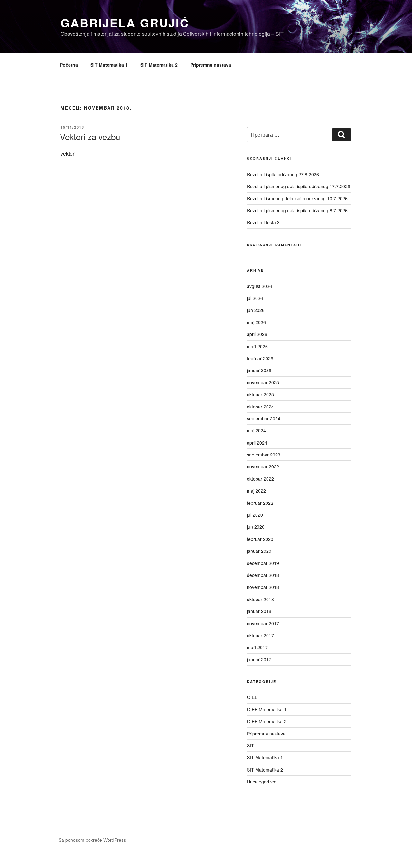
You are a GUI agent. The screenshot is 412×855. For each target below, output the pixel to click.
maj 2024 (256, 430)
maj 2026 (256, 322)
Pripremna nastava (210, 65)
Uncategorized (261, 781)
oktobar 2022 (260, 479)
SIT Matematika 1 (109, 65)
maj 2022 (256, 490)
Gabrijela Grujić (125, 22)
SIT (250, 745)
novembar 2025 (263, 382)
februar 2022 (260, 503)
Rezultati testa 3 (263, 222)
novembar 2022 (263, 466)
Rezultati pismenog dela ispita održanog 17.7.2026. (299, 186)
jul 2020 (255, 515)
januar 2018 (259, 611)
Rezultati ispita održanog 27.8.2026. (283, 174)
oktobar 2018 (260, 599)
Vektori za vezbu (90, 136)
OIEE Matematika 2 (266, 721)
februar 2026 (260, 358)
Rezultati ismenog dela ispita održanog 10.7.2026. (298, 198)
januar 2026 (259, 370)
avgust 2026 (259, 286)
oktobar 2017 (260, 635)
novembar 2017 (263, 623)
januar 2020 (259, 551)
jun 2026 (256, 310)
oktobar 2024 (260, 406)
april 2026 (257, 334)
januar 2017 (259, 659)
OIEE (252, 697)
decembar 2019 (263, 563)
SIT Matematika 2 (159, 65)
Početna (69, 65)
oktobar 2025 (260, 394)
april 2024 (257, 442)
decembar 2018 (263, 575)
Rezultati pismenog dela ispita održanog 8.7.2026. (298, 210)
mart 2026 (257, 346)
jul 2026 (255, 298)
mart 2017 (257, 647)
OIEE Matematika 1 (266, 709)
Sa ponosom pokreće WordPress (92, 840)
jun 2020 (256, 527)
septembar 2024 (263, 418)
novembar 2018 (263, 587)
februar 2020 (260, 539)
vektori (68, 153)
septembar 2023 (263, 454)
